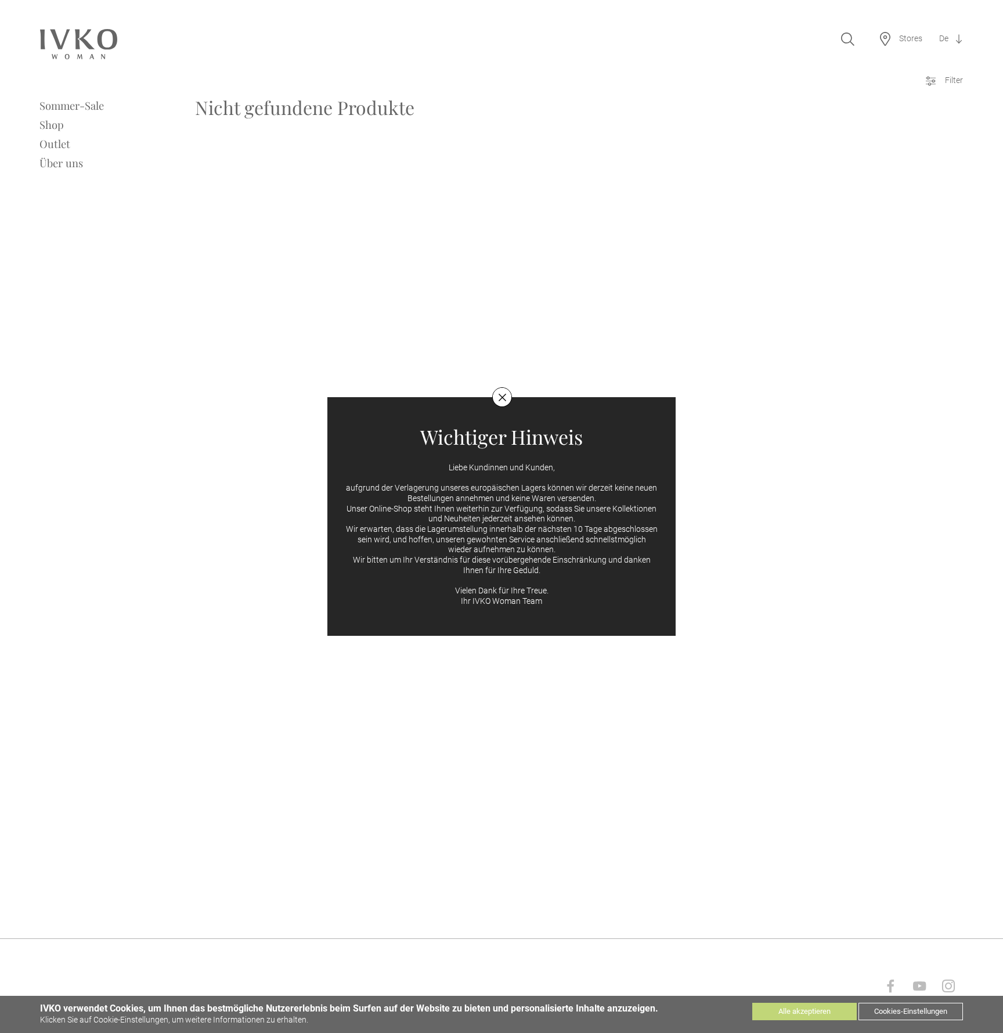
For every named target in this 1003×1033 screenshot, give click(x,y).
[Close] (502, 397)
